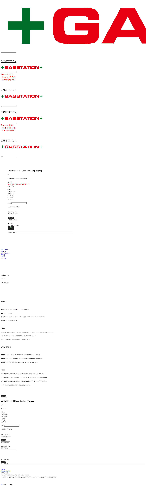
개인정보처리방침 (5, 471)
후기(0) (3, 255)
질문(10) (3, 256)
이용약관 (3, 469)
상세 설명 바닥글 (5, 253)
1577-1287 (18, 309)
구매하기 (3, 396)
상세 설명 (3, 251)
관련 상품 (3, 258)
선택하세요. (11, 192)
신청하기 (3, 462)
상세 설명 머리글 (5, 250)
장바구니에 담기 (5, 442)
